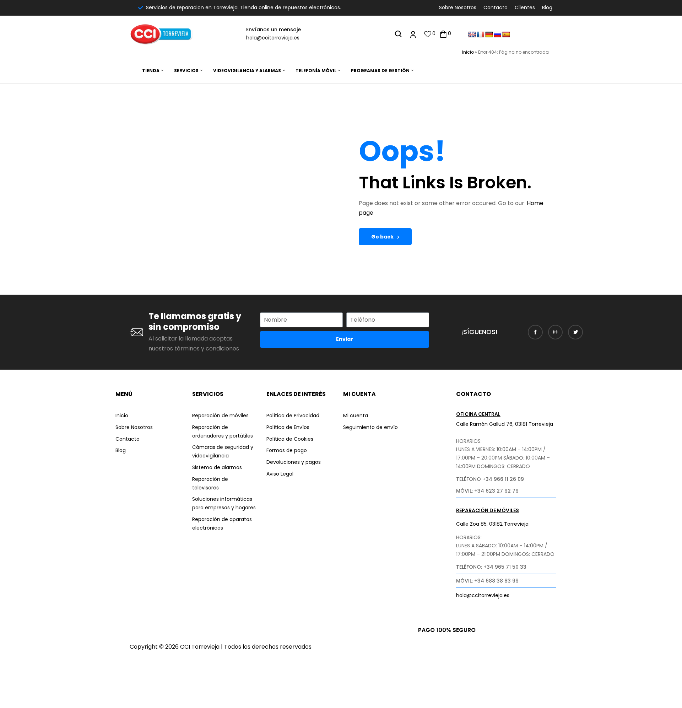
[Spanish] (506, 34)
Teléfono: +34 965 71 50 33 (491, 566)
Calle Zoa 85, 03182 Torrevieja (492, 523)
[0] (427, 34)
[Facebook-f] (535, 332)
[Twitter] (575, 332)
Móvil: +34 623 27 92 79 (487, 490)
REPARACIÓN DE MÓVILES (487, 510)
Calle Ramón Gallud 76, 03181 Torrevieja (504, 424)
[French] (481, 34)
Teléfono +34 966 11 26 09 (490, 479)
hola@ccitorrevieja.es (272, 37)
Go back (382, 236)
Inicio (468, 52)
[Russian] (498, 34)
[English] (472, 34)
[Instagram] (555, 332)
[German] (489, 34)
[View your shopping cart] (443, 34)
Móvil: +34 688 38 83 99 (487, 580)
